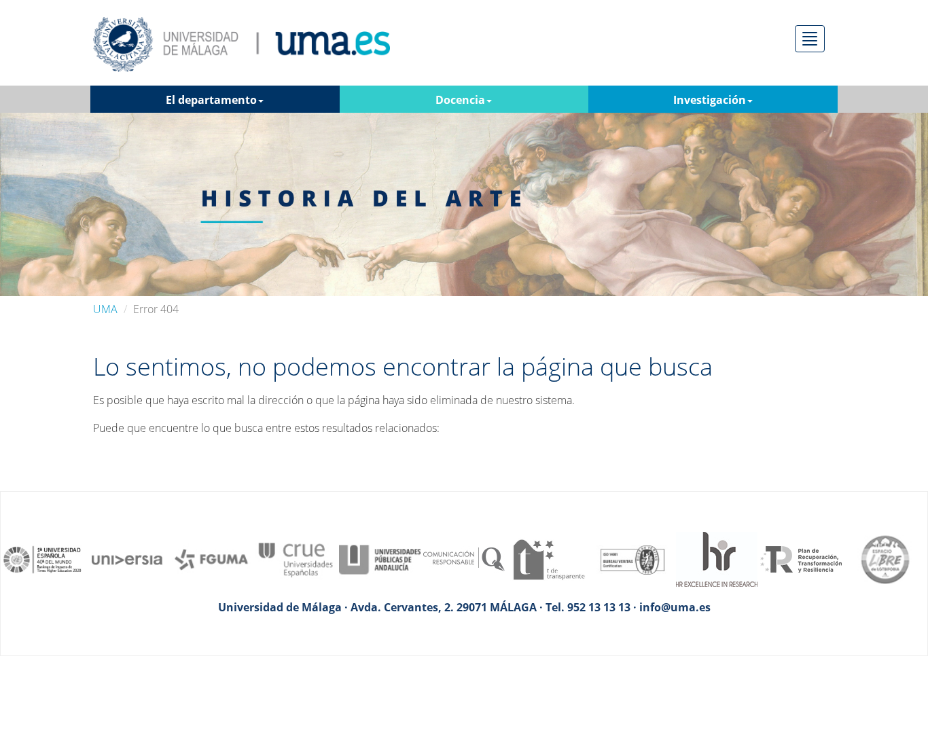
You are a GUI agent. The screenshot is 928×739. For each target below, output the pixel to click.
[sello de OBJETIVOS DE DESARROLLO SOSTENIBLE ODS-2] (43, 558)
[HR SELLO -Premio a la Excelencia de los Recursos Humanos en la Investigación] (716, 558)
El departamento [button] (211, 99)
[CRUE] (295, 558)
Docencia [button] (460, 99)
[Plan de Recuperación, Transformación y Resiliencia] (801, 558)
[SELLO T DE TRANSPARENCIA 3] (548, 558)
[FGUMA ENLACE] (211, 558)
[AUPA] (380, 558)
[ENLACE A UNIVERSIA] (127, 558)
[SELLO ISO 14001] (632, 558)
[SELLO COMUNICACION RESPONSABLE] (464, 558)
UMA (105, 309)
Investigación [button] (709, 99)
